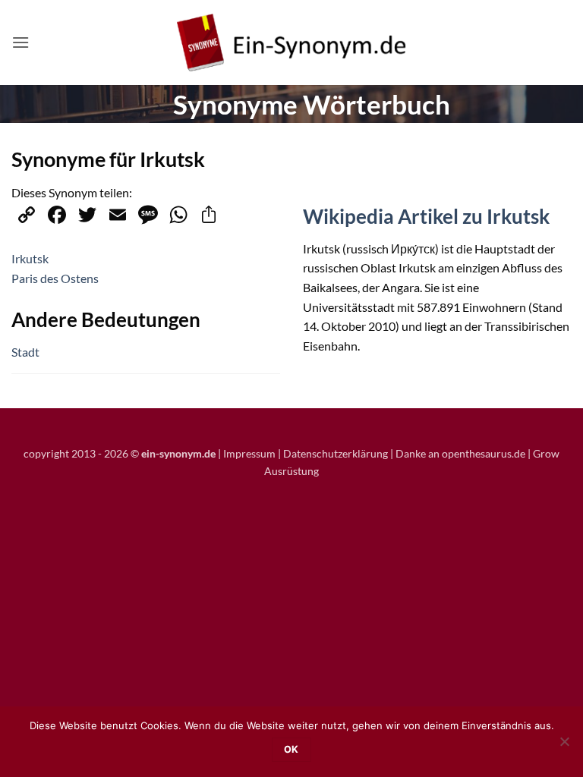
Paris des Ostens (55, 278)
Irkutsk (30, 258)
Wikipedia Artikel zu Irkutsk (426, 216)
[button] (20, 42)
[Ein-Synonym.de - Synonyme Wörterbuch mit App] (291, 43)
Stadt (25, 351)
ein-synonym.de (178, 453)
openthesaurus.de (483, 453)
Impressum (249, 453)
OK (291, 749)
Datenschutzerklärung (335, 453)
